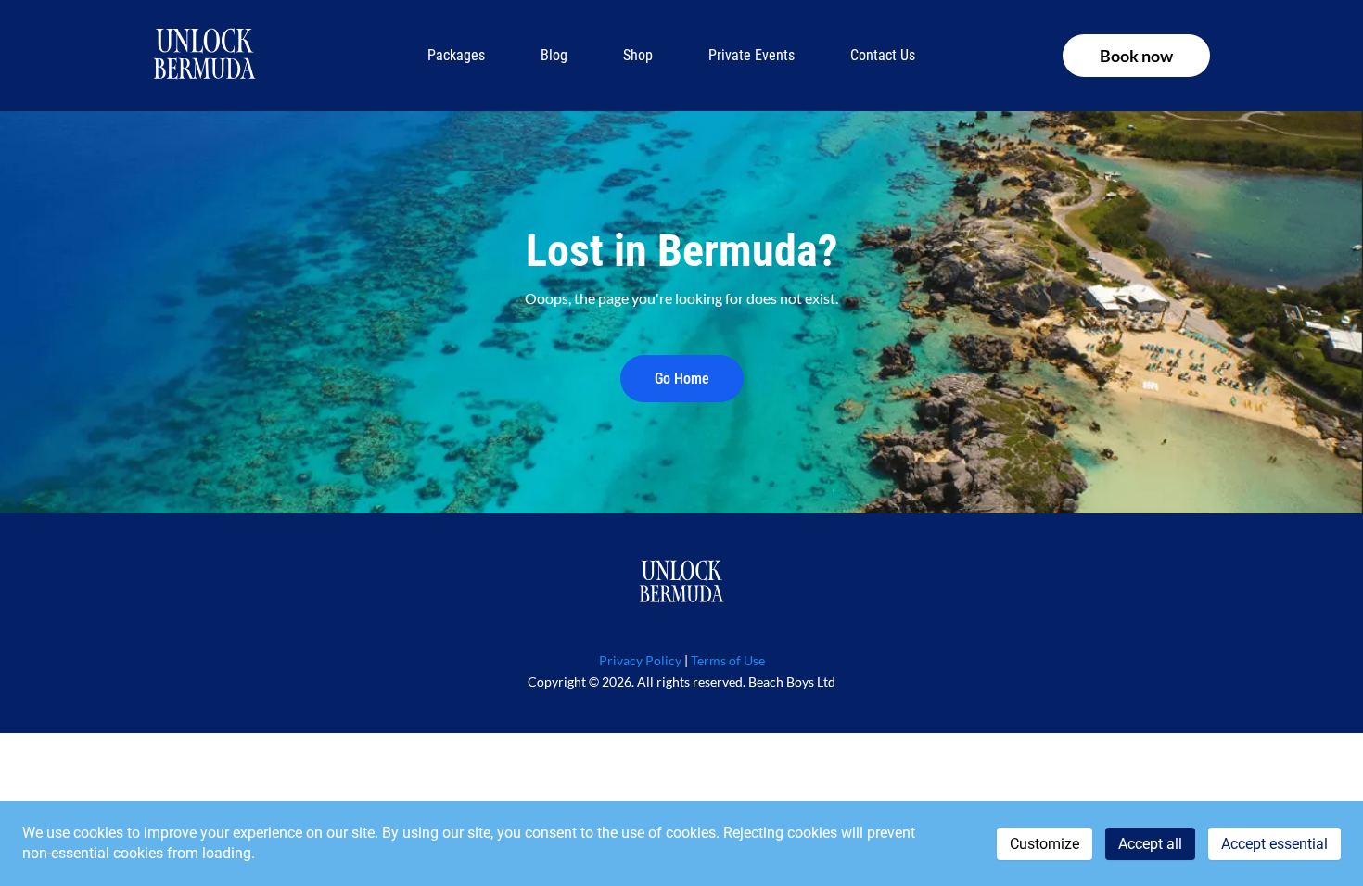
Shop (638, 55)
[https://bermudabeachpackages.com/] (681, 583)
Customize (1044, 844)
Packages (456, 55)
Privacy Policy (640, 660)
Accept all (1150, 844)
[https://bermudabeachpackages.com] (204, 55)
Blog (554, 55)
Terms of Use (728, 660)
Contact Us (882, 55)
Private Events (751, 55)
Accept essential (1274, 844)
